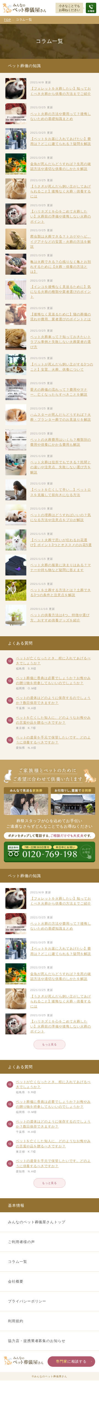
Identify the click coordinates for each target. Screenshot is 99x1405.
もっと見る (49, 1044)
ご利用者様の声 (21, 1242)
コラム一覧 (17, 1262)
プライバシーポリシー (27, 1301)
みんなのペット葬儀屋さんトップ (36, 1222)
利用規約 (15, 1321)
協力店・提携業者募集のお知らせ (36, 1341)
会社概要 (15, 1281)
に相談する (71, 1361)
